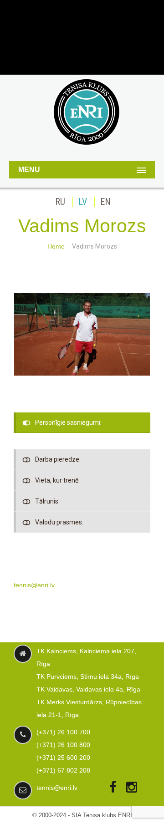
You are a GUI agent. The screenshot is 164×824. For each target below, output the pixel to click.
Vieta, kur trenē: (57, 480)
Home (56, 246)
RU (60, 201)
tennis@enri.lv (34, 585)
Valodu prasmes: (59, 522)
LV (82, 201)
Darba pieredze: (58, 459)
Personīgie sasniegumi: (68, 422)
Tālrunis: (47, 501)
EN (105, 201)
